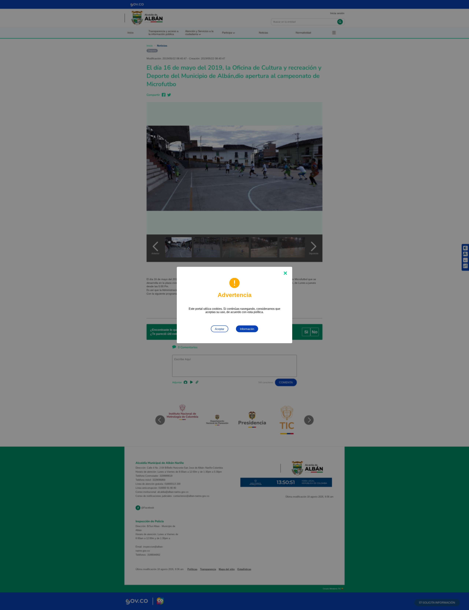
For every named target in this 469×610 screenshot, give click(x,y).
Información (247, 328)
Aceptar (219, 328)
